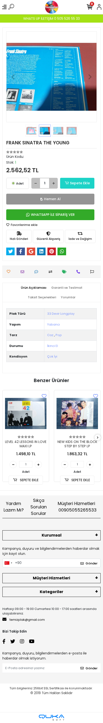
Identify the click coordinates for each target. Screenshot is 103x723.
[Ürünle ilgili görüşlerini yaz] (37, 272)
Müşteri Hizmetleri (77, 506)
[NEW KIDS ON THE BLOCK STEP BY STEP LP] (77, 413)
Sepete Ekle (80, 183)
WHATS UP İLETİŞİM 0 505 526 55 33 (51, 18)
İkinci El (52, 346)
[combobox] (8, 563)
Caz (50, 335)
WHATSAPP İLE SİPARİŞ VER (53, 214)
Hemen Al (52, 199)
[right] (98, 437)
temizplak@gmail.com (27, 619)
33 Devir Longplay (60, 313)
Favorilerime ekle (24, 225)
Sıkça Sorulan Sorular (38, 506)
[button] (13, 76)
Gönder (91, 563)
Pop (59, 335)
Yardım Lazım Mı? (14, 506)
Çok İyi (52, 356)
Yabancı (53, 324)
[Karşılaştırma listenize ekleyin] (51, 272)
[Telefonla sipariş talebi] (79, 272)
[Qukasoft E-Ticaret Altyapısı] (51, 718)
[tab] (33, 288)
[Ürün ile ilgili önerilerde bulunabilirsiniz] (93, 272)
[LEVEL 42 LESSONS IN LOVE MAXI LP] (25, 413)
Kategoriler (51, 592)
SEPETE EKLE (29, 480)
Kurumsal (52, 535)
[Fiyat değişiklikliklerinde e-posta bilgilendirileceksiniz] (65, 272)
